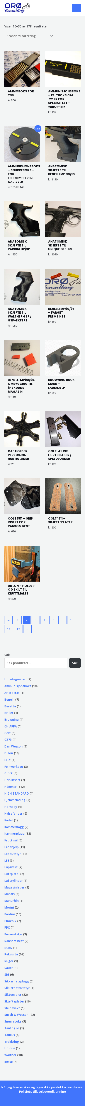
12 (18, 629)
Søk (7, 655)
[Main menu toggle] (76, 8)
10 (71, 620)
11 (8, 629)
